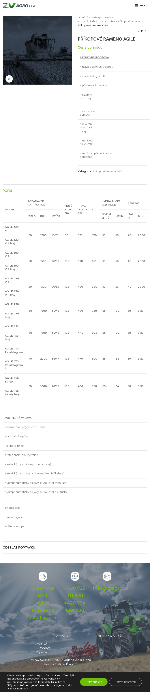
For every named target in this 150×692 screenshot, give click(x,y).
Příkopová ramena (129, 21)
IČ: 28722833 (61, 636)
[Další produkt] (145, 31)
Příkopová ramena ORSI (93, 25)
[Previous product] (138, 31)
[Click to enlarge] (9, 79)
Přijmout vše (94, 682)
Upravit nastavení (125, 682)
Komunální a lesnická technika (96, 21)
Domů (82, 17)
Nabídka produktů (100, 17)
